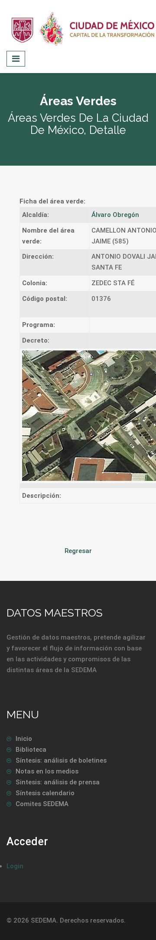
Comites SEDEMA (42, 804)
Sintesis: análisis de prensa (58, 782)
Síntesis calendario (45, 793)
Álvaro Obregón (115, 215)
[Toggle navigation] (15, 59)
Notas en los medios (47, 771)
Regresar (78, 551)
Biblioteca (31, 749)
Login (14, 866)
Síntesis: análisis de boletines (61, 760)
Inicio (24, 739)
